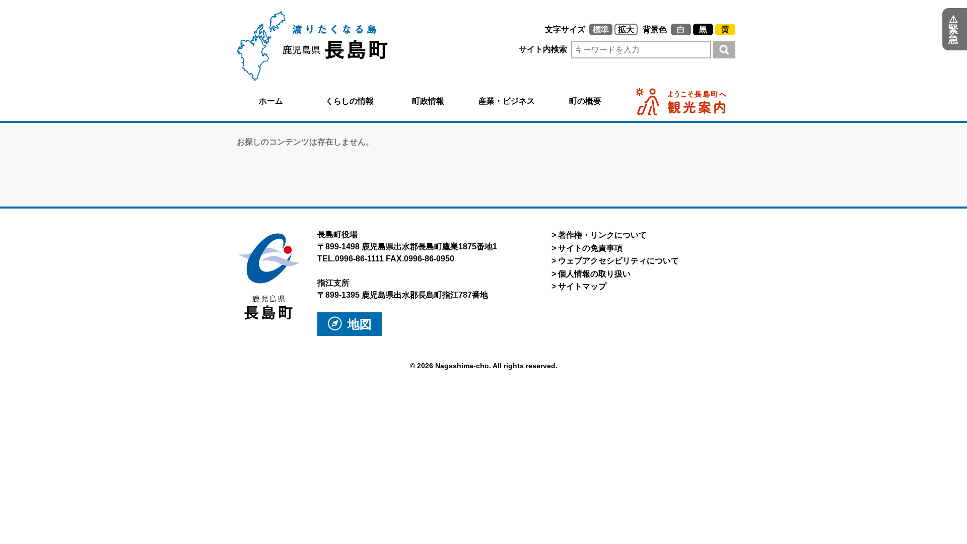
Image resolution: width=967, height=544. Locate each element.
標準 (601, 29)
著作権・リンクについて (602, 235)
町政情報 (428, 101)
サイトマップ (582, 286)
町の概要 (585, 101)
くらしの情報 (349, 101)
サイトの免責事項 (590, 248)
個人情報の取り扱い (594, 273)
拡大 (626, 29)
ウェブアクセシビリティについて (618, 260)
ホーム (271, 101)
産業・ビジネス (506, 101)
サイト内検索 (544, 49)
